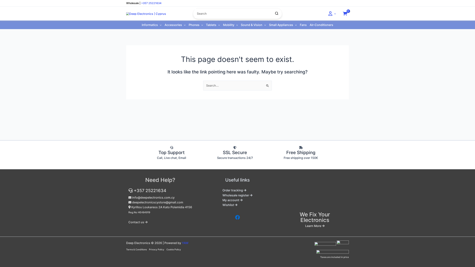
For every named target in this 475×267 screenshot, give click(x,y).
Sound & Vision (251, 25)
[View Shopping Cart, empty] (345, 13)
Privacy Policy (156, 249)
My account (231, 200)
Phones (194, 25)
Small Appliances (281, 25)
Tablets (211, 25)
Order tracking (233, 190)
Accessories (173, 25)
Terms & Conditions (136, 249)
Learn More (313, 226)
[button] (334, 13)
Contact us (136, 222)
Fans (303, 25)
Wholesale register (236, 195)
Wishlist (228, 205)
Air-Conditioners (321, 25)
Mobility (228, 25)
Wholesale (132, 3)
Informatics (150, 25)
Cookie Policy (173, 249)
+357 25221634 (151, 3)
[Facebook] (237, 217)
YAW (185, 243)
